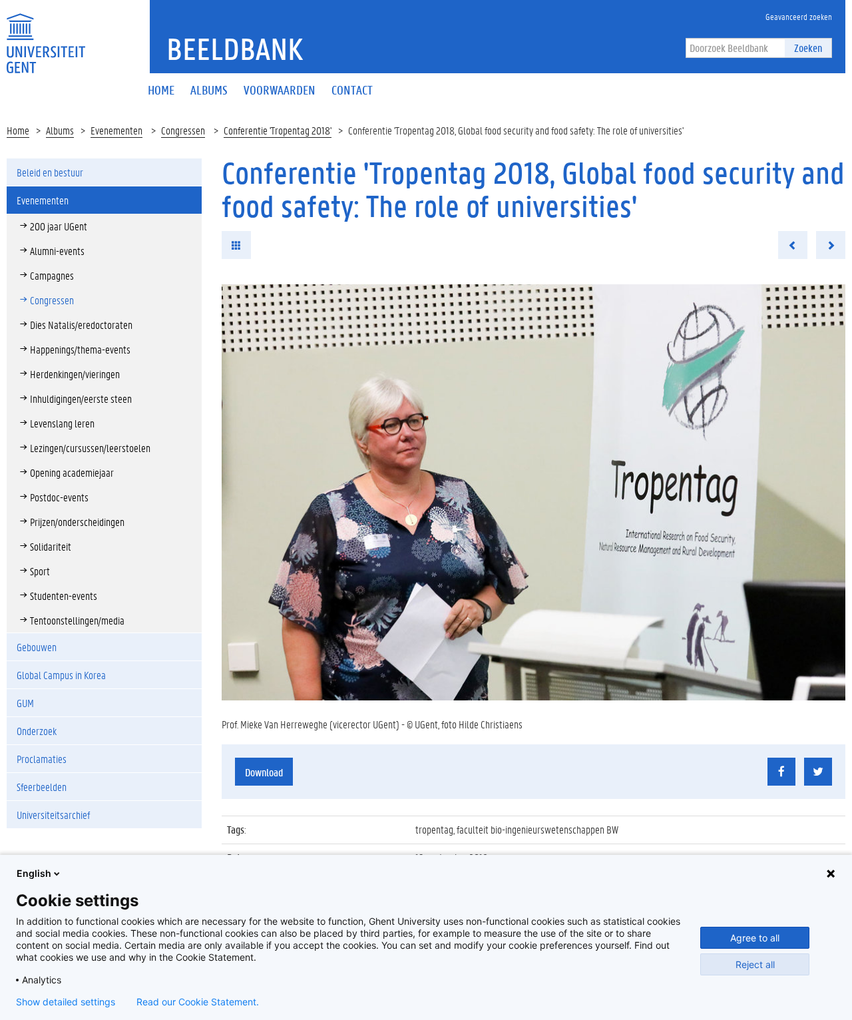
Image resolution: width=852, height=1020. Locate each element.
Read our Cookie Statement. (197, 1002)
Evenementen (116, 130)
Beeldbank (234, 48)
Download (264, 772)
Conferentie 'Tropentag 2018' (277, 130)
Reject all (755, 964)
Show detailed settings (65, 1002)
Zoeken (808, 48)
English (34, 873)
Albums (60, 130)
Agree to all (754, 937)
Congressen (183, 130)
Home (18, 130)
